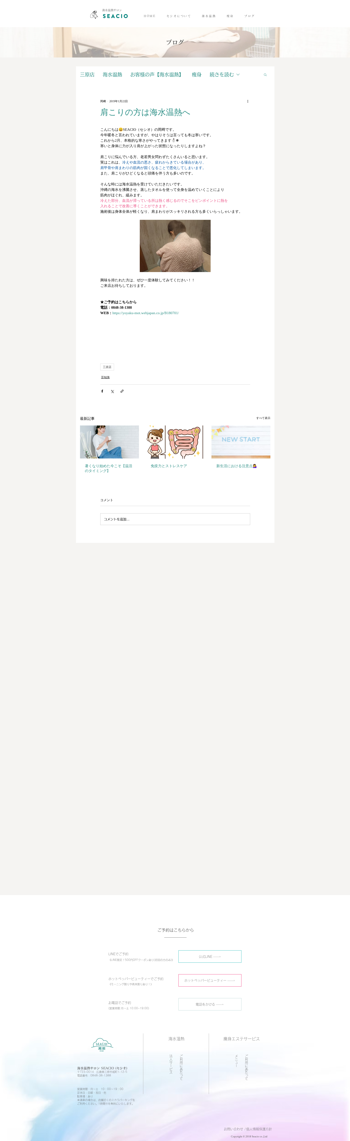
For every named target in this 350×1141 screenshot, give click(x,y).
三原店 (87, 74)
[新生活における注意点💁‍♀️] (240, 441)
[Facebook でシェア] (102, 391)
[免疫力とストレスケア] (175, 442)
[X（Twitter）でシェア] (112, 391)
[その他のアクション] (247, 101)
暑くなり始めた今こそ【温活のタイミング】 (108, 468)
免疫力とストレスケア (169, 466)
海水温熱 (112, 74)
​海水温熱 (176, 1039)
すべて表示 (263, 418)
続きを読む (222, 74)
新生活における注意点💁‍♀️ (236, 466)
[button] (208, 16)
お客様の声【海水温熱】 (157, 74)
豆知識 (105, 377)
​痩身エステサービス (241, 1039)
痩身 (197, 74)
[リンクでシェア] (122, 391)
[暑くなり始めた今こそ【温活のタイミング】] (109, 441)
